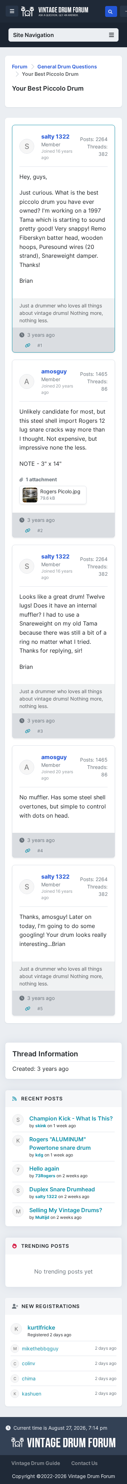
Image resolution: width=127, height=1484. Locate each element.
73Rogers (45, 1175)
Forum (20, 66)
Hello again (44, 1168)
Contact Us (84, 1463)
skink (41, 1125)
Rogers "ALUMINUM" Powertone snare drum (60, 1143)
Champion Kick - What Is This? (71, 1118)
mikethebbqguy (40, 1348)
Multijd (42, 1217)
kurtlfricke (41, 1327)
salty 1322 (46, 1196)
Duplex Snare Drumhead (62, 1189)
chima (29, 1378)
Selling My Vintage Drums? (65, 1210)
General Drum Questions (67, 66)
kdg (39, 1155)
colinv (28, 1363)
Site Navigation (33, 34)
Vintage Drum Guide (35, 1463)
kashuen (31, 1394)
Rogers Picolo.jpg (60, 491)
